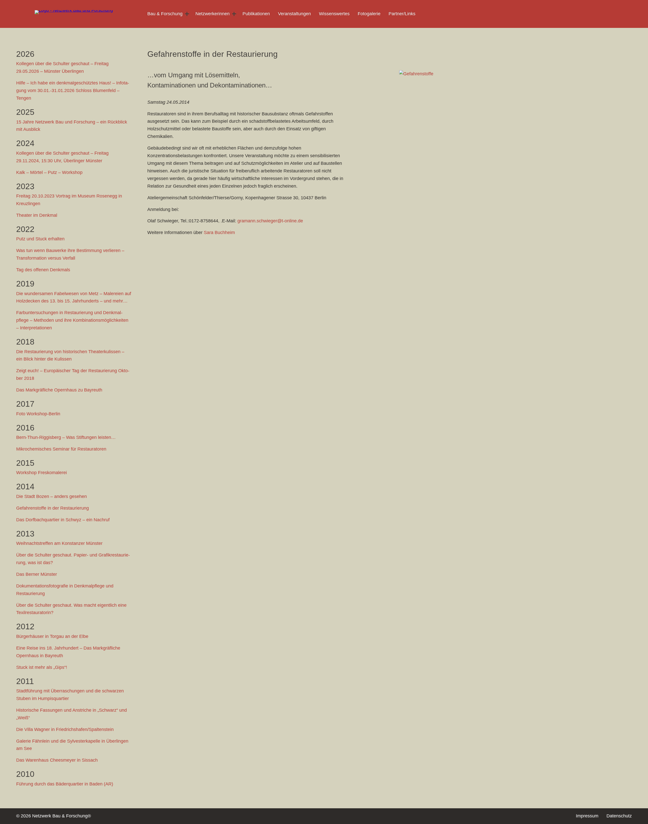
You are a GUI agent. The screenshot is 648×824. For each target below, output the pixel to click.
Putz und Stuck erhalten (40, 238)
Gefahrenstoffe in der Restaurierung (52, 508)
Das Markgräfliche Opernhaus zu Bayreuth (59, 389)
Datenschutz (619, 815)
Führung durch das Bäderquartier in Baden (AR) (64, 783)
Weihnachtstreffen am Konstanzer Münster (59, 543)
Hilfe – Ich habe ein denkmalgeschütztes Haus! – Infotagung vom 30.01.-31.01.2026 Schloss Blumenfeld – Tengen (72, 90)
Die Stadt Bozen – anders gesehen (51, 496)
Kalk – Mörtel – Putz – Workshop (49, 172)
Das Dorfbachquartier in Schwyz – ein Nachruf (63, 519)
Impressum (587, 815)
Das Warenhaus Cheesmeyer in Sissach (57, 760)
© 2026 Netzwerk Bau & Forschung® (53, 815)
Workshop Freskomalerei (41, 472)
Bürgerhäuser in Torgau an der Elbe (52, 636)
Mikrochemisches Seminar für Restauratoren (61, 449)
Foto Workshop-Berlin (38, 413)
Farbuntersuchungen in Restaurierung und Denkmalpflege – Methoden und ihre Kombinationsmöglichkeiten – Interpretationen (72, 320)
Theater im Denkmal (36, 215)
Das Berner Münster (36, 574)
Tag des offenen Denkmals (43, 269)
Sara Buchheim (219, 232)
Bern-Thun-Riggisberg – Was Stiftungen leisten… (66, 437)
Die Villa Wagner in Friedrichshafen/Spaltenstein (65, 729)
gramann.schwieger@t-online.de (270, 220)
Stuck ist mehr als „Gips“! (41, 667)
